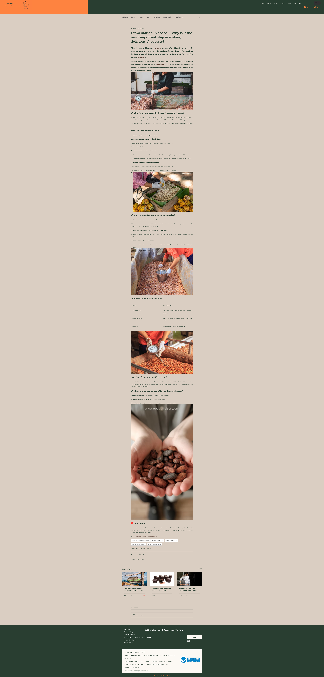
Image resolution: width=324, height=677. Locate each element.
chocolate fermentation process (141, 540)
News (148, 17)
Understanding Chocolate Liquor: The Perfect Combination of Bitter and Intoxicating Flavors (161, 589)
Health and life (167, 17)
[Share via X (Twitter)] (136, 554)
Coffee (141, 17)
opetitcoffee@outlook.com (138, 671)
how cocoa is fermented (138, 544)
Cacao (133, 17)
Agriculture (156, 17)
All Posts (125, 17)
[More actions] (192, 28)
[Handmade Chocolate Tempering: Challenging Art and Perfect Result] (189, 579)
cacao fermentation (171, 540)
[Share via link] (144, 554)
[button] (269, 3)
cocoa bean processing (154, 544)
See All (200, 568)
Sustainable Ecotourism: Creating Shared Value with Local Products (134, 589)
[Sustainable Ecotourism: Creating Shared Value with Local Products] (134, 579)
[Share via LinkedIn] (140, 554)
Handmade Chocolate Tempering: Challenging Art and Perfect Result (188, 589)
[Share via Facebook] (131, 554)
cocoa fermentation (157, 540)
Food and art (179, 17)
